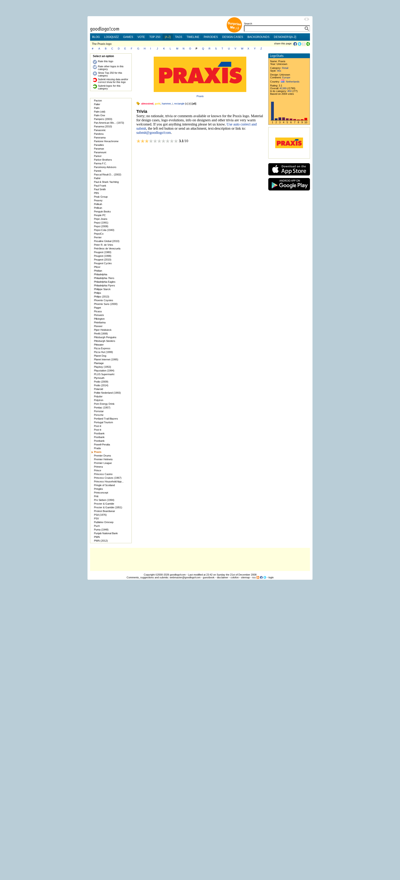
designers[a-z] (285, 37)
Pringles (98, 489)
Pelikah (98, 204)
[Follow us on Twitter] (264, 577)
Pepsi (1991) (101, 222)
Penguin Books (102, 211)
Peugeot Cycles (103, 263)
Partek (97, 170)
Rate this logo (105, 61)
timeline (193, 37)
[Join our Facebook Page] (261, 577)
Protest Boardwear (104, 511)
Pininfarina (100, 322)
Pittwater (99, 344)
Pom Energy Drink (104, 403)
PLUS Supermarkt (104, 374)
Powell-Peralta (102, 444)
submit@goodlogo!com (153, 133)
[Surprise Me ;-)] (234, 32)
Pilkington (99, 318)
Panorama (100, 137)
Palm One (99, 115)
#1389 (283, 88)
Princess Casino (103, 474)
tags (178, 37)
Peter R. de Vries (103, 244)
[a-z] (168, 37)
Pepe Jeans (100, 219)
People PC (100, 215)
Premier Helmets (103, 459)
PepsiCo (98, 233)
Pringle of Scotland (104, 485)
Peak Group (101, 196)
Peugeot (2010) (102, 259)
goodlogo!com (178, 574)
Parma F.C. (100, 163)
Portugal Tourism (103, 422)
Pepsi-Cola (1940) (104, 230)
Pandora (98, 133)
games (128, 37)
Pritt (96, 496)
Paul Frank (100, 185)
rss (254, 577)
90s (279, 70)
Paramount (100, 152)
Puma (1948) (101, 529)
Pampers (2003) (103, 119)
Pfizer (97, 267)
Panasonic (100, 130)
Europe (286, 77)
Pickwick (99, 315)
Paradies (99, 145)
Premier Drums (102, 455)
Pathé (97, 178)
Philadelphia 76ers (104, 278)
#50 (290, 91)
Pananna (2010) (103, 126)
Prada (97, 448)
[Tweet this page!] (300, 44)
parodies (211, 37)
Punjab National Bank (106, 533)
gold (157, 103)
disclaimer (222, 577)
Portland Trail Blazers (106, 418)
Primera (98, 466)
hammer (166, 103)
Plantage (99, 363)
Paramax (99, 148)
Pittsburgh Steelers (104, 341)
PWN (97, 537)
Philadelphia (100, 274)
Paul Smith (100, 189)
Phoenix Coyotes (103, 300)
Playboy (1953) (102, 366)
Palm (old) (99, 111)
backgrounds (258, 37)
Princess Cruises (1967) (108, 477)
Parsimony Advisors (105, 167)
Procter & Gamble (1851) (108, 507)
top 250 (154, 37)
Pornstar (99, 411)
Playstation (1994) (104, 370)
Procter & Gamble (104, 503)
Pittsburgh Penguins (105, 337)
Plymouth (99, 378)
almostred (147, 103)
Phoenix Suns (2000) (106, 304)
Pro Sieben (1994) (104, 500)
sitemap (245, 577)
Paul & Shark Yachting (106, 182)
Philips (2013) (101, 296)
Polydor (98, 396)
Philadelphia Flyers (104, 285)
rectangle (179, 103)
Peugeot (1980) (102, 252)
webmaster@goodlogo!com (185, 577)
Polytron (98, 400)
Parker (98, 156)
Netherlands (293, 81)
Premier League (103, 463)
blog (96, 37)
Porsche (98, 415)
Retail (285, 68)
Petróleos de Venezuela (107, 248)
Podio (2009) (101, 381)
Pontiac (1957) (102, 407)
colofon (235, 577)
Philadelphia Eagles (105, 281)
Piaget (97, 307)
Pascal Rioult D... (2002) (107, 174)
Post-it (97, 426)
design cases (232, 37)
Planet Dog (100, 355)
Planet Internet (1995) (106, 359)
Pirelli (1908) (101, 333)
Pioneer (98, 326)
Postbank (99, 433)
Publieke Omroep (103, 522)
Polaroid (98, 389)
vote (141, 37)
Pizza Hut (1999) (103, 352)
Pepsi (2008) (101, 226)
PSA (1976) (100, 514)
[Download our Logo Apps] (289, 176)
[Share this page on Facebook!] (295, 44)
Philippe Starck (102, 289)
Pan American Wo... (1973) (109, 122)
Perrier (98, 237)
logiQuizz (111, 37)
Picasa (98, 311)
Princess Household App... (109, 481)
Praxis (200, 96)
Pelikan (98, 207)
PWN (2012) (101, 540)
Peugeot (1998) (102, 255)
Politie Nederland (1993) (107, 392)
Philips (97, 292)
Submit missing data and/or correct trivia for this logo (113, 80)
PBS (96, 193)
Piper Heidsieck (103, 329)
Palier (97, 104)
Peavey (98, 200)
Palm (97, 108)
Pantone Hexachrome (106, 141)
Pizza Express (102, 348)
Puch (97, 525)
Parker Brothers (103, 159)
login (271, 577)
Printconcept (101, 492)
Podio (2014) (101, 385)
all (194, 103)
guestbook (209, 577)
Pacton (98, 100)
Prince (97, 470)
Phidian (98, 270)
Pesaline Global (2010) (106, 241)
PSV (96, 518)
